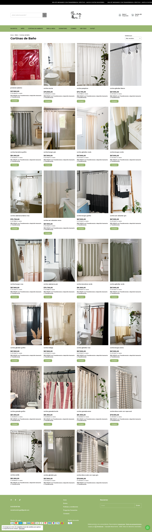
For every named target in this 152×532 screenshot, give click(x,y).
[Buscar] (44, 15)
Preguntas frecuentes (70, 510)
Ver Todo (83, 28)
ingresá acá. (121, 524)
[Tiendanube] (96, 527)
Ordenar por (128, 35)
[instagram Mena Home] (11, 500)
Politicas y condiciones (70, 507)
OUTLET (92, 28)
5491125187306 (15, 507)
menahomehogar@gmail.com (19, 510)
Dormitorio (63, 28)
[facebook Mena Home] (15, 500)
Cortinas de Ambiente (35, 28)
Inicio (12, 35)
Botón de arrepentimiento (134, 524)
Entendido (22, 528)
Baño (22, 28)
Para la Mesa (51, 28)
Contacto (66, 513)
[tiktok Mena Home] (20, 500)
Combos (73, 28)
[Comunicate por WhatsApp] (147, 527)
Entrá (124, 14)
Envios (65, 503)
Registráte (125, 15)
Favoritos (13, 28)
